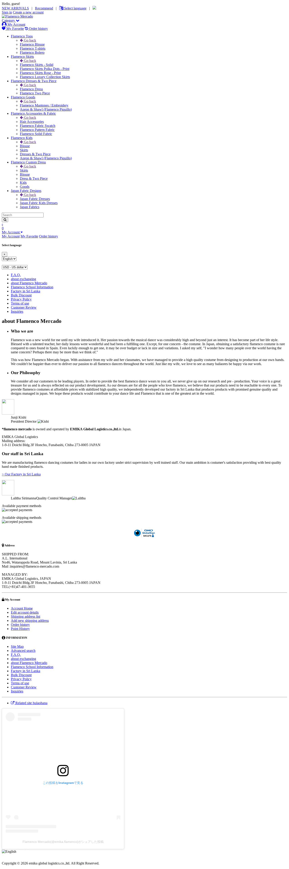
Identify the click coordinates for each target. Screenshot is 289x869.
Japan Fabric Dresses (35, 199)
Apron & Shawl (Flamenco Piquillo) (46, 109)
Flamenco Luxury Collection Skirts (45, 77)
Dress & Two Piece (34, 178)
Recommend (44, 8)
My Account (16, 24)
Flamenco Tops (22, 36)
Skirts (24, 150)
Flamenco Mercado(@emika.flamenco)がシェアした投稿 (63, 841)
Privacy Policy (21, 299)
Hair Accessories (32, 121)
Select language (74, 8)
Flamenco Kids (22, 138)
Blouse (25, 146)
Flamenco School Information (32, 287)
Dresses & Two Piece (35, 154)
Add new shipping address (30, 620)
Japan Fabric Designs (26, 191)
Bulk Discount (21, 295)
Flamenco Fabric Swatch (37, 126)
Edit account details (25, 612)
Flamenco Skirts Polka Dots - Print (44, 69)
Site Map (17, 646)
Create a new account (28, 12)
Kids (23, 182)
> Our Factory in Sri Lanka (21, 474)
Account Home (22, 608)
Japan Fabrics (29, 207)
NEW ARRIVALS (15, 8)
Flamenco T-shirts (32, 48)
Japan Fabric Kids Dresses (39, 203)
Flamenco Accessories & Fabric (33, 113)
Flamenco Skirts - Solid (36, 65)
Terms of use (20, 303)
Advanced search (23, 650)
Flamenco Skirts (22, 56)
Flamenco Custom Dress (28, 162)
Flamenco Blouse (32, 44)
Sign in (7, 12)
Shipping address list (25, 616)
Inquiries (17, 311)
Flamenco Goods (23, 97)
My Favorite (14, 28)
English (22, 851)
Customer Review (24, 307)
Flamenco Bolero (32, 52)
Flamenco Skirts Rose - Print (40, 73)
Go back (29, 40)
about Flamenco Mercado (29, 283)
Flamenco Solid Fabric (36, 134)
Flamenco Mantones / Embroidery (44, 105)
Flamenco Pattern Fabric (37, 130)
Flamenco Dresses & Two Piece (33, 81)
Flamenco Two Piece (35, 93)
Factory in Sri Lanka (25, 291)
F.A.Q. (16, 275)
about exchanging (23, 279)
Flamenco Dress (31, 89)
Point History (20, 629)
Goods (24, 187)
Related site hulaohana (30, 703)
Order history (38, 28)
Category (9, 20)
